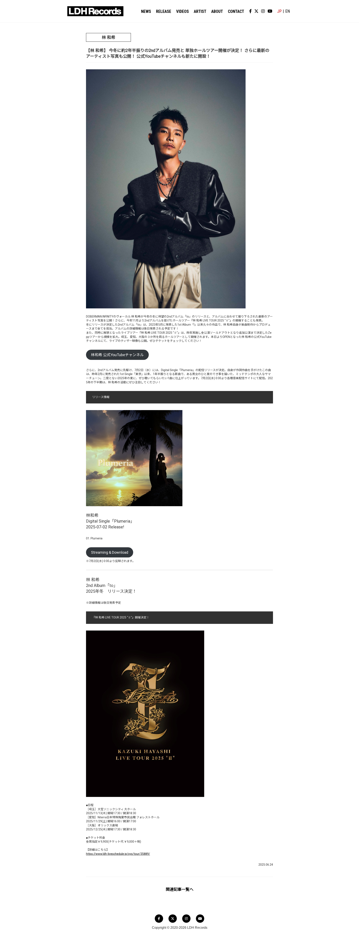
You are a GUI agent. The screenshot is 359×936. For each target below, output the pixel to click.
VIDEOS (182, 11)
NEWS (146, 11)
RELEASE (163, 11)
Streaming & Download (109, 552)
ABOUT (217, 11)
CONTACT (236, 11)
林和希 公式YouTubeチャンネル (117, 355)
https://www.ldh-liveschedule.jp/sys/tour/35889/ (118, 853)
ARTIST (200, 11)
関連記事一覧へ (179, 889)
